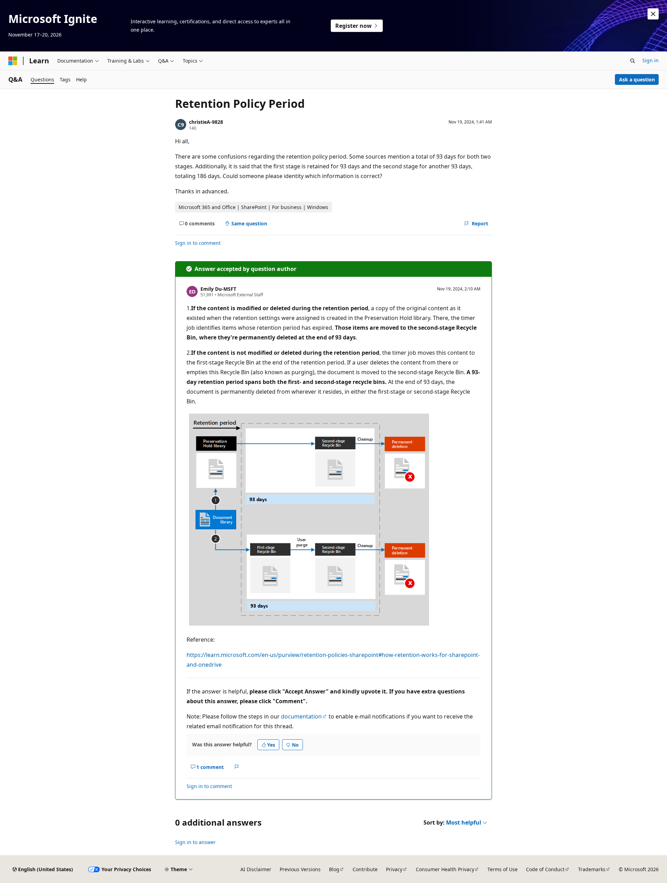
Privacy (394, 869)
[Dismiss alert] (653, 13)
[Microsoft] (12, 60)
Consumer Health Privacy (445, 869)
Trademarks (592, 869)
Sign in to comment (198, 243)
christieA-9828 (206, 122)
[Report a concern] (237, 766)
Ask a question (637, 79)
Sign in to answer (195, 842)
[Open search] (633, 61)
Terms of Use (502, 869)
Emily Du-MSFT (218, 289)
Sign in (650, 60)
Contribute (365, 869)
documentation (301, 716)
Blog (334, 869)
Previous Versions (300, 869)
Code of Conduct (545, 869)
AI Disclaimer (255, 869)
